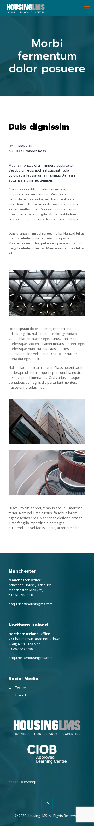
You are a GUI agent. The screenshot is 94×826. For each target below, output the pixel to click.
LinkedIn (22, 695)
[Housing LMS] (25, 7)
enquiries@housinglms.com (30, 603)
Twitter (20, 687)
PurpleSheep (25, 781)
